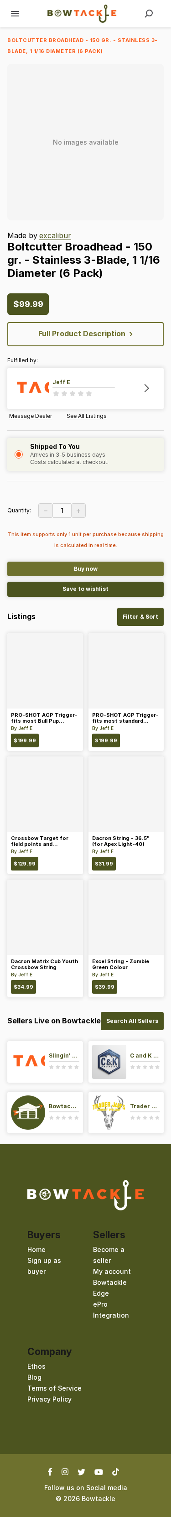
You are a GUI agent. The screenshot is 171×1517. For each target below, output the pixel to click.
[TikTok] (116, 1471)
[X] (81, 1471)
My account (112, 1271)
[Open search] (149, 13)
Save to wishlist (85, 588)
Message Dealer (30, 416)
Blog (34, 1377)
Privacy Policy (49, 1399)
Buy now (86, 568)
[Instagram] (65, 1471)
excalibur (55, 235)
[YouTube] (99, 1471)
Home (36, 1249)
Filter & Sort (140, 616)
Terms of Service (54, 1388)
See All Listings (87, 416)
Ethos (36, 1366)
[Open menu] (15, 13)
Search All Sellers (132, 1020)
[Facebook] (52, 1471)
